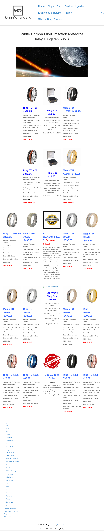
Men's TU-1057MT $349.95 (89, 237)
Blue (7, 428)
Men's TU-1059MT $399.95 (9, 312)
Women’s (9, 496)
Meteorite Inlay (11, 471)
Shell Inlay (9, 477)
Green (8, 434)
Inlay (7, 450)
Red (7, 444)
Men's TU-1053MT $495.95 (29, 237)
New (7, 484)
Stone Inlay (10, 480)
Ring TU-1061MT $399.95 (88, 312)
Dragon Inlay (10, 465)
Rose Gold (9, 447)
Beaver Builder (61, 525)
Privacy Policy (59, 529)
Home (41, 6)
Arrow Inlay (10, 455)
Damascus (9, 502)
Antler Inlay (10, 452)
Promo (68, 12)
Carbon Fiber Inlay (12, 458)
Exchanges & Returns (50, 12)
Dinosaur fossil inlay (12, 461)
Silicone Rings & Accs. (50, 19)
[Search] (101, 12)
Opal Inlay (9, 474)
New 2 (8, 486)
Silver (7, 493)
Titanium (8, 499)
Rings (51, 6)
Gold (7, 431)
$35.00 (52, 382)
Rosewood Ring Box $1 (52, 296)
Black (7, 425)
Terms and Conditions (47, 529)
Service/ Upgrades (74, 6)
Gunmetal (9, 437)
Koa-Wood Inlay (11, 468)
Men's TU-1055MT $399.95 (69, 237)
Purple (8, 490)
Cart (59, 6)
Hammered (9, 440)
